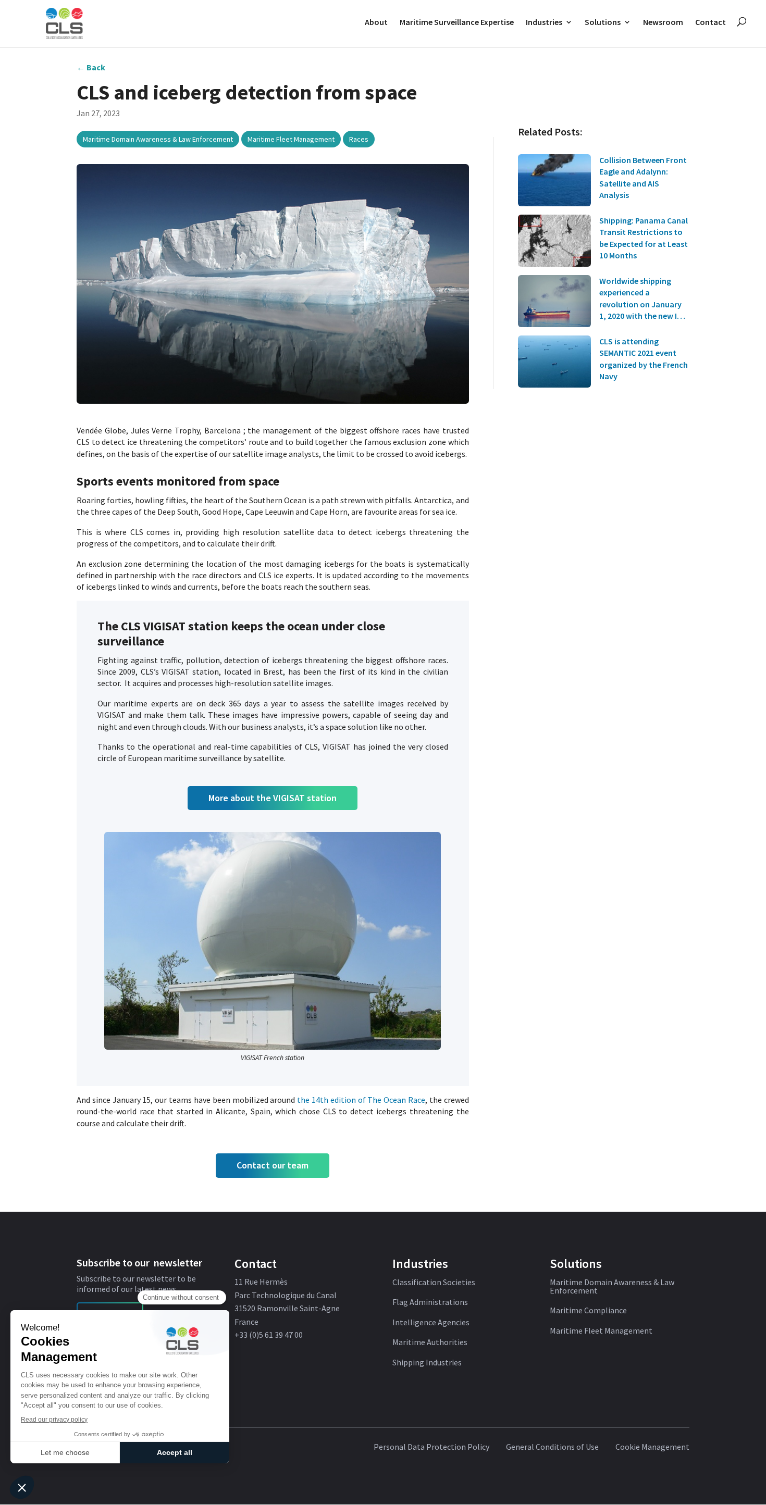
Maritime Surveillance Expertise (457, 22)
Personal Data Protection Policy (431, 1447)
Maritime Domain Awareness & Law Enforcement (158, 139)
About (376, 22)
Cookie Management (652, 1447)
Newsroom (663, 22)
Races (358, 139)
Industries (544, 22)
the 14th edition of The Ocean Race (361, 1099)
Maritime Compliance (588, 1310)
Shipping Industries (427, 1362)
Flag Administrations (430, 1302)
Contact (710, 22)
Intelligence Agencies (431, 1322)
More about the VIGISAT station (272, 798)
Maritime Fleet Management (291, 139)
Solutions (603, 22)
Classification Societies (433, 1282)
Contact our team (272, 1165)
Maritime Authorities (429, 1342)
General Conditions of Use (552, 1447)
